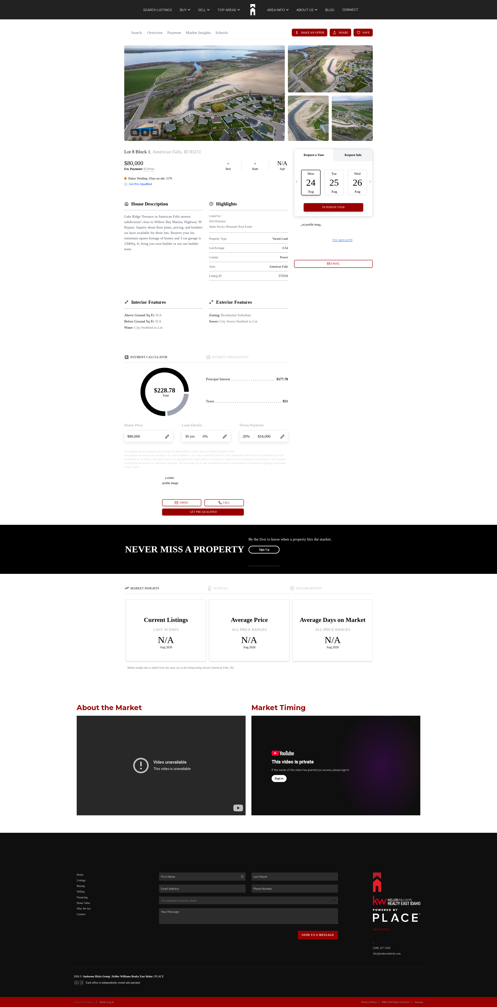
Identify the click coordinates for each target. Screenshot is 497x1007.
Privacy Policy (369, 1002)
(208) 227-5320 (381, 948)
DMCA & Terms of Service (396, 1002)
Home (80, 874)
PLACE (159, 976)
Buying (81, 886)
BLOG (330, 10)
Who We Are (84, 908)
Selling (80, 891)
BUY (183, 10)
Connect (81, 914)
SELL (202, 10)
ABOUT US (305, 10)
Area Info (276, 10)
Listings (81, 880)
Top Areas (226, 10)
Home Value (83, 903)
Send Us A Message (318, 935)
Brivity (90, 1002)
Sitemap (419, 1002)
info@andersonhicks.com (387, 953)
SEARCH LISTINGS (157, 10)
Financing (82, 897)
